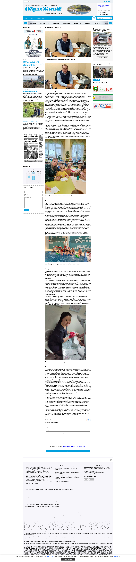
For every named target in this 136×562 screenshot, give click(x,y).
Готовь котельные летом (30, 91)
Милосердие (107, 23)
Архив (43, 18)
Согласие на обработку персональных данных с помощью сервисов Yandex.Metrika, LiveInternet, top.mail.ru (67, 477)
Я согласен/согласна (68, 559)
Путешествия (66, 23)
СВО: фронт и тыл (44, 23)
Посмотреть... (96, 79)
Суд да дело (88, 23)
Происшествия (77, 23)
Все (41, 27)
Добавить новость (102, 57)
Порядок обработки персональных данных (66, 466)
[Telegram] (90, 419)
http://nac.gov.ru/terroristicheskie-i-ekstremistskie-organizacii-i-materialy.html (47, 541)
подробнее (50, 556)
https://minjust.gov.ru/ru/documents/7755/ (39, 504)
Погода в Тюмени (103, 6)
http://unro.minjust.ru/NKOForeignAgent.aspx (39, 531)
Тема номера (33, 23)
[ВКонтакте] (88, 419)
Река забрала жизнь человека (31, 121)
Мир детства (56, 23)
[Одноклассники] (86, 419)
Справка (38, 18)
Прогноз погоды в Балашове (104, 5)
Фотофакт (97, 23)
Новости (26, 18)
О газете (32, 18)
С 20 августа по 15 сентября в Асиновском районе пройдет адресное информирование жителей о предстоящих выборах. (33, 63)
